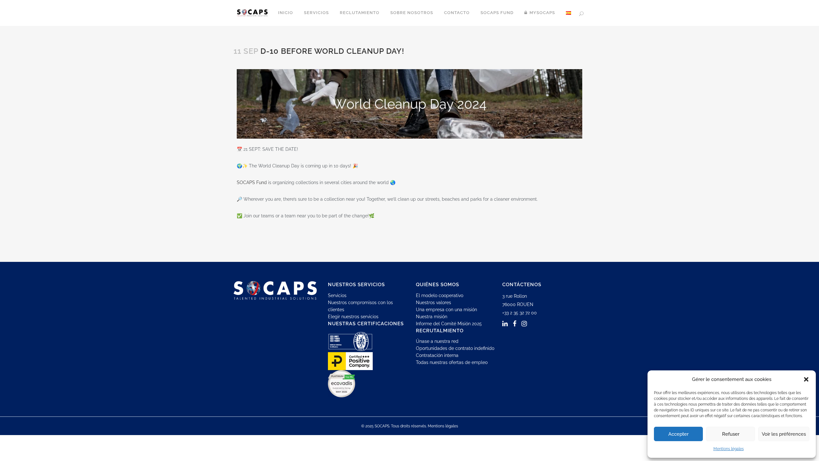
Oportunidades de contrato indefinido (455, 348)
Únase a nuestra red (437, 341)
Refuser (730, 434)
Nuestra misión (431, 316)
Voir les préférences (784, 434)
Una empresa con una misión (446, 309)
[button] (806, 379)
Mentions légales (728, 449)
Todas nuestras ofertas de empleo (452, 362)
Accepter (678, 434)
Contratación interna (437, 355)
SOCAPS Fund (252, 182)
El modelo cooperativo (439, 295)
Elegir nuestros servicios (353, 316)
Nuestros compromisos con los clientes (360, 306)
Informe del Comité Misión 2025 (449, 323)
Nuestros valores (433, 302)
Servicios (337, 295)
